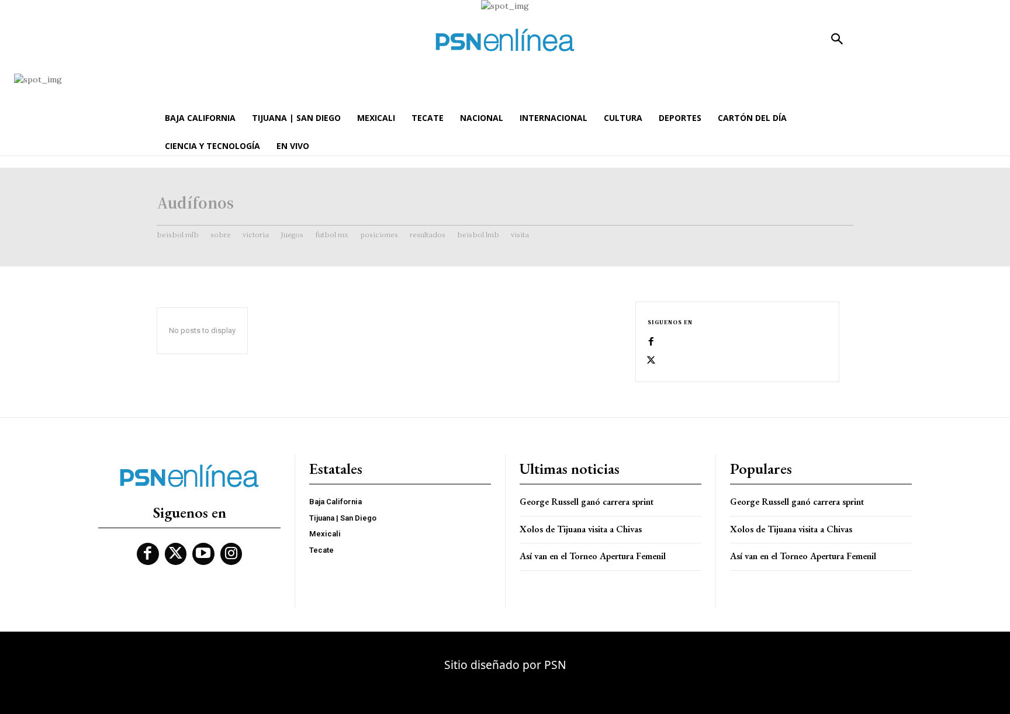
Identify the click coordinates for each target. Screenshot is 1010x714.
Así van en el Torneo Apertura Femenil (593, 556)
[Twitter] (651, 360)
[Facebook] (651, 341)
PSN (555, 665)
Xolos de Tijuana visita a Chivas (581, 529)
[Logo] (505, 40)
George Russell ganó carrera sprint (586, 501)
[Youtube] (203, 554)
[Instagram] (231, 554)
